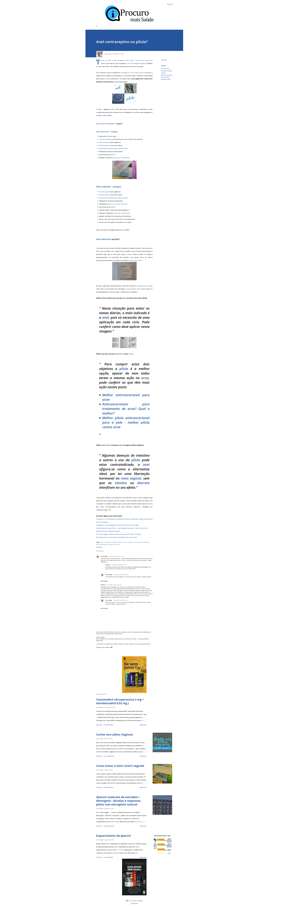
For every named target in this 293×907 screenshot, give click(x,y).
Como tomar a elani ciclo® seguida (120, 766)
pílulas (112, 109)
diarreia (109, 139)
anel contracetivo (135, 260)
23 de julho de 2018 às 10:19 (120, 600)
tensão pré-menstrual (121, 158)
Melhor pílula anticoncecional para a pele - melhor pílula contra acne (126, 422)
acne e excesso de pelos (118, 204)
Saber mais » (143, 725)
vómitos (102, 139)
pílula (143, 63)
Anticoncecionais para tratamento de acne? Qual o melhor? (126, 408)
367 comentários (108, 725)
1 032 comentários (108, 756)
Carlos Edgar (104, 556)
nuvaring (163, 73)
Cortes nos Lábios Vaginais (114, 734)
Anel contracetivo (102, 124)
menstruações (104, 142)
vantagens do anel (142, 286)
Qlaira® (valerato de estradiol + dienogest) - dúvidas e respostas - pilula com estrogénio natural (119, 800)
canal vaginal (141, 289)
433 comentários (108, 787)
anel (128, 289)
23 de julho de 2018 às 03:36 (120, 574)
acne (131, 354)
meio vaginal (131, 478)
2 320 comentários (108, 826)
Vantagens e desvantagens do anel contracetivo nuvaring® (117, 525)
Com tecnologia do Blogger (135, 900)
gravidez (112, 154)
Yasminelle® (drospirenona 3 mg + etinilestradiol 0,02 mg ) (120, 701)
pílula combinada (165, 77)
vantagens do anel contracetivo (132, 72)
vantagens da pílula (165, 79)
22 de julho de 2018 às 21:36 (118, 565)
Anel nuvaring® (132, 63)
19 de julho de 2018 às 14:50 (116, 556)
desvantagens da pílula (166, 71)
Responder (104, 581)
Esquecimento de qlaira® (113, 836)
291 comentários (108, 857)
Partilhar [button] (164, 60)
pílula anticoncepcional (166, 75)
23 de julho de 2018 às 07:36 (114, 585)
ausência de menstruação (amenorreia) (113, 148)
